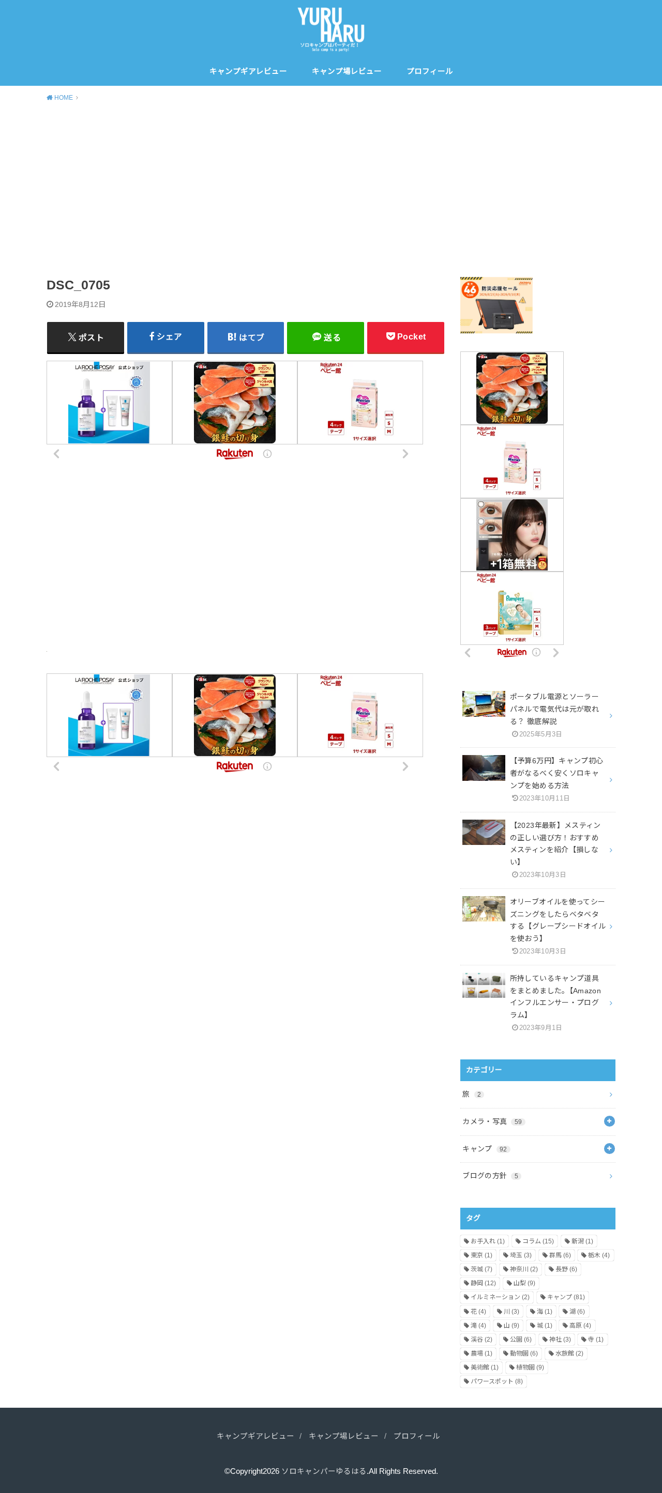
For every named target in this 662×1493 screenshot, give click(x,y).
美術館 (485, 1367)
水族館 (569, 1353)
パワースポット (497, 1381)
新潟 (582, 1241)
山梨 (524, 1283)
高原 (580, 1325)
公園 (521, 1339)
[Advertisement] (331, 187)
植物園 (530, 1367)
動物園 (524, 1353)
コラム (538, 1241)
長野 (566, 1269)
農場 (481, 1353)
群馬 (560, 1255)
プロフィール (430, 71)
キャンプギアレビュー (248, 71)
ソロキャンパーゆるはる (324, 1471)
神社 (560, 1339)
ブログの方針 (490, 1176)
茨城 (481, 1269)
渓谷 (481, 1339)
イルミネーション (500, 1297)
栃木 (599, 1255)
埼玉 (521, 1255)
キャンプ (484, 1149)
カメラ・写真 (492, 1121)
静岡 (483, 1283)
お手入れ (488, 1241)
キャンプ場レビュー (347, 71)
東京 (481, 1255)
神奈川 (524, 1269)
